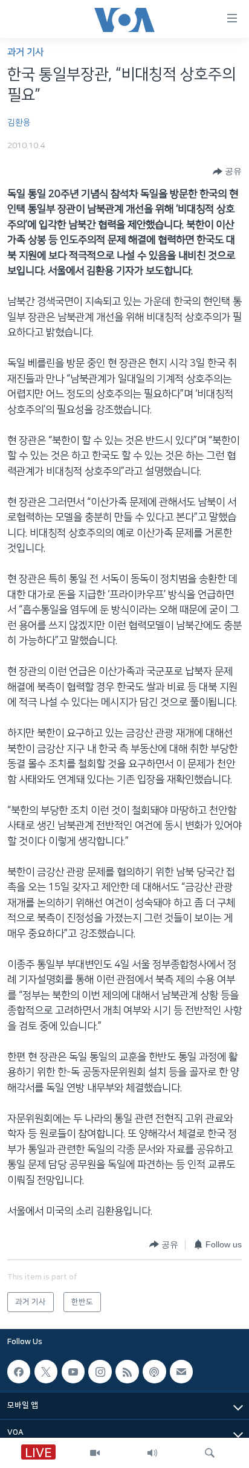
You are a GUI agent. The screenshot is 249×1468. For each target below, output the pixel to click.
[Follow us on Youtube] (73, 1371)
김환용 (19, 123)
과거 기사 (25, 52)
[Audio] (152, 1453)
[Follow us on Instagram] (99, 1371)
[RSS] (126, 1371)
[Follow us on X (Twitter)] (45, 1371)
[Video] (95, 1453)
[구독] (181, 1371)
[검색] (210, 1453)
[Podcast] (154, 1371)
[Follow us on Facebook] (18, 1371)
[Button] (227, 171)
